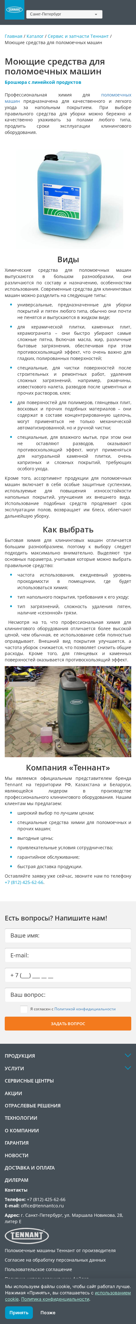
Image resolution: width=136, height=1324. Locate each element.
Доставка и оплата (30, 1167)
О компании (22, 1130)
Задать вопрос (68, 1023)
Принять (18, 1312)
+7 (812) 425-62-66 (24, 882)
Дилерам (16, 1180)
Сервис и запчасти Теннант (78, 36)
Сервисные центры (29, 1080)
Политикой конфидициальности (85, 1008)
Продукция (20, 1056)
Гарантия (17, 1143)
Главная (13, 36)
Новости (16, 1155)
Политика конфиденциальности (55, 1299)
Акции (13, 1093)
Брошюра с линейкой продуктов (43, 82)
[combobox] (64, 14)
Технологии (21, 1118)
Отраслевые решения (33, 1105)
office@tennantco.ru (42, 1206)
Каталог (35, 36)
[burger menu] (127, 12)
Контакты (16, 1190)
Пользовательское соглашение (38, 1269)
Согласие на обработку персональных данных (55, 1260)
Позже (47, 1312)
